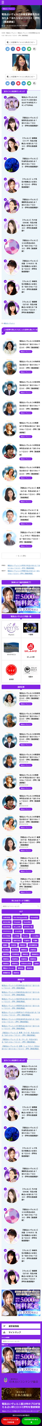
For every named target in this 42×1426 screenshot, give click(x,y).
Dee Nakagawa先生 (20, 917)
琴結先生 (25, 954)
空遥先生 (24, 959)
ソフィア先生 (29, 931)
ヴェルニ (25, 936)
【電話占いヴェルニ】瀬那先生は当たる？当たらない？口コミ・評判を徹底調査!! (30, 203)
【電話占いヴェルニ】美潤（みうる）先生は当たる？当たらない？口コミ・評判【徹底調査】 (29, 841)
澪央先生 (6, 954)
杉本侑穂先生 (33, 945)
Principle (17, 922)
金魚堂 (36, 964)
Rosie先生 (27, 922)
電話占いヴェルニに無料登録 (10, 1420)
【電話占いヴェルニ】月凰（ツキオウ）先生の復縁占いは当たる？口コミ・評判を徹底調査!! (30, 266)
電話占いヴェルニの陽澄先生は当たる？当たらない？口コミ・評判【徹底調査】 (29, 405)
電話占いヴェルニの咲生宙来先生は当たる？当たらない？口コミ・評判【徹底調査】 (29, 799)
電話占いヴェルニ (9, 323)
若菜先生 (33, 959)
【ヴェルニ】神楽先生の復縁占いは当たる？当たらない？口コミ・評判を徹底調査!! (29, 286)
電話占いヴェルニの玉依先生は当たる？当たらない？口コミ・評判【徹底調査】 (29, 344)
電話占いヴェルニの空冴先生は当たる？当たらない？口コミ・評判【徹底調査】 (29, 385)
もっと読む (22, 555)
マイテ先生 (6, 936)
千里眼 (35, 940)
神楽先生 (6, 959)
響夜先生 (20, 968)
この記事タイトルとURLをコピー (22, 42)
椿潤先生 (24, 950)
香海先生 (29, 968)
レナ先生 (16, 936)
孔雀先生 (13, 945)
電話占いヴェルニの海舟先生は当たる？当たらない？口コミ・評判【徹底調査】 (29, 364)
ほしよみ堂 (17, 927)
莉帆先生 (6, 964)
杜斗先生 (6, 950)
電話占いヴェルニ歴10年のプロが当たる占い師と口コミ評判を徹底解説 (21, 1405)
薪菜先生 (15, 964)
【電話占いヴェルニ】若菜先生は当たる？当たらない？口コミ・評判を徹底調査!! (30, 121)
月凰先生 (22, 945)
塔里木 (5, 945)
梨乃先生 (15, 950)
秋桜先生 (15, 959)
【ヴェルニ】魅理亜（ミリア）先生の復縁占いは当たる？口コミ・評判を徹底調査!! (29, 143)
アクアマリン (7, 931)
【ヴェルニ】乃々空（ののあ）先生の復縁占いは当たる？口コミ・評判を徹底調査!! (29, 225)
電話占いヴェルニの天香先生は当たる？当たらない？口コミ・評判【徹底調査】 (29, 470)
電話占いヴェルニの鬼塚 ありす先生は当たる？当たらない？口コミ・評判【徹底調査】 (29, 779)
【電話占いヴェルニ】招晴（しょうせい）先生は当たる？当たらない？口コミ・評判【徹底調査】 (29, 883)
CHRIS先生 (6, 917)
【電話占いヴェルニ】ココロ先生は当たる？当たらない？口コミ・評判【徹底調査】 (30, 245)
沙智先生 (33, 950)
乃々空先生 (6, 940)
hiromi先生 (34, 917)
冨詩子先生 (17, 940)
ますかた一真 (28, 927)
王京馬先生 (15, 954)
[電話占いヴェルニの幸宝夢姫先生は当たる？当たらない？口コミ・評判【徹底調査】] (24, 49)
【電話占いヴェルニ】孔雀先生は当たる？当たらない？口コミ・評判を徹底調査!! (30, 162)
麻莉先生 (16, 973)
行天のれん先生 (26, 964)
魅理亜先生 (6, 973)
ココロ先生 (18, 931)
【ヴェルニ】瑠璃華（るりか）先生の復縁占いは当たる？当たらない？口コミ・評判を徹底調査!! (29, 307)
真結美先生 (35, 954)
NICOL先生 (6, 922)
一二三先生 (35, 936)
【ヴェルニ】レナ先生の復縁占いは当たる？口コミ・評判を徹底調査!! (29, 183)
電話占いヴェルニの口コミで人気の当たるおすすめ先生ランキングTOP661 (29, 101)
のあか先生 (6, 927)
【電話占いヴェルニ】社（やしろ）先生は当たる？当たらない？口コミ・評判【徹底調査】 (29, 862)
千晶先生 (27, 940)
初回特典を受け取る (31, 1419)
